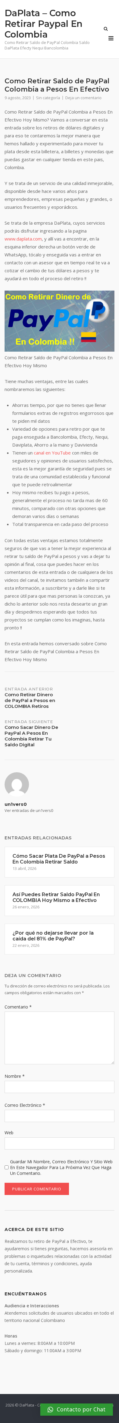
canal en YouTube (52, 453)
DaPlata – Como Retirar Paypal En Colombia (43, 24)
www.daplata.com (23, 239)
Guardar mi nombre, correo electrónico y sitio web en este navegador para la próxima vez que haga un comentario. (61, 1167)
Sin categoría (48, 97)
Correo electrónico (25, 1105)
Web (9, 1132)
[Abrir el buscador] (105, 29)
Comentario (18, 1007)
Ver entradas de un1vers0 (29, 810)
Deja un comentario (83, 97)
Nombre (15, 1076)
